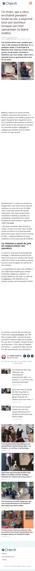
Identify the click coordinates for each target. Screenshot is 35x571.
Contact (4, 559)
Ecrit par (8, 39)
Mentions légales (16, 566)
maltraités (22, 127)
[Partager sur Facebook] (25, 357)
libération (7, 279)
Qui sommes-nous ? (8, 556)
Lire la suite (18, 363)
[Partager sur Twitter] (28, 357)
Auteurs (4, 553)
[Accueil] (10, 3)
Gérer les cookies (26, 566)
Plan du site (7, 566)
